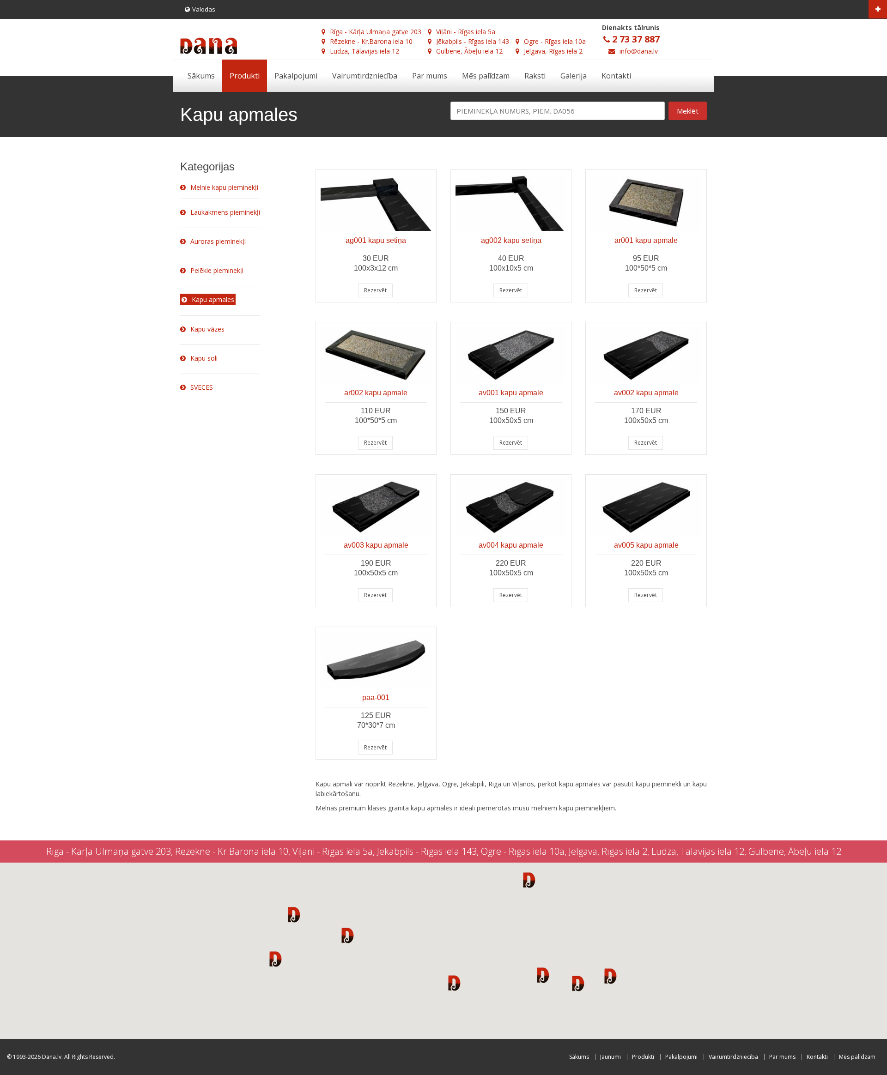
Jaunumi (610, 1057)
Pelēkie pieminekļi (216, 270)
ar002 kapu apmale (375, 393)
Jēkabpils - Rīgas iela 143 (472, 41)
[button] (294, 914)
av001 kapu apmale (511, 393)
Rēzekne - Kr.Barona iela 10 (371, 41)
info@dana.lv (639, 51)
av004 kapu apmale (511, 545)
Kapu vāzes (207, 329)
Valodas (203, 9)
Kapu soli (204, 358)
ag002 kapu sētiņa (511, 240)
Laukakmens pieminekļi (225, 212)
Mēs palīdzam (486, 76)
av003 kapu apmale (376, 545)
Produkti (245, 76)
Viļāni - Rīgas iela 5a (465, 31)
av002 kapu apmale (646, 393)
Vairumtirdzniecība (364, 76)
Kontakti (616, 76)
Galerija (573, 76)
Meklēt (688, 110)
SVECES (201, 387)
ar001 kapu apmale (646, 240)
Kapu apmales (213, 299)
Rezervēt (375, 290)
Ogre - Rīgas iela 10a (555, 41)
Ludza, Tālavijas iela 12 (364, 51)
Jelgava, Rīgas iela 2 (553, 51)
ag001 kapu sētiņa (376, 240)
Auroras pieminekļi (218, 241)
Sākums (201, 76)
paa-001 (375, 697)
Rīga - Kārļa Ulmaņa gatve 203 (375, 31)
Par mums (429, 76)
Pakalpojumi (295, 76)
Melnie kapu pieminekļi (224, 187)
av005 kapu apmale (646, 545)
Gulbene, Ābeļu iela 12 (469, 51)
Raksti (535, 76)
